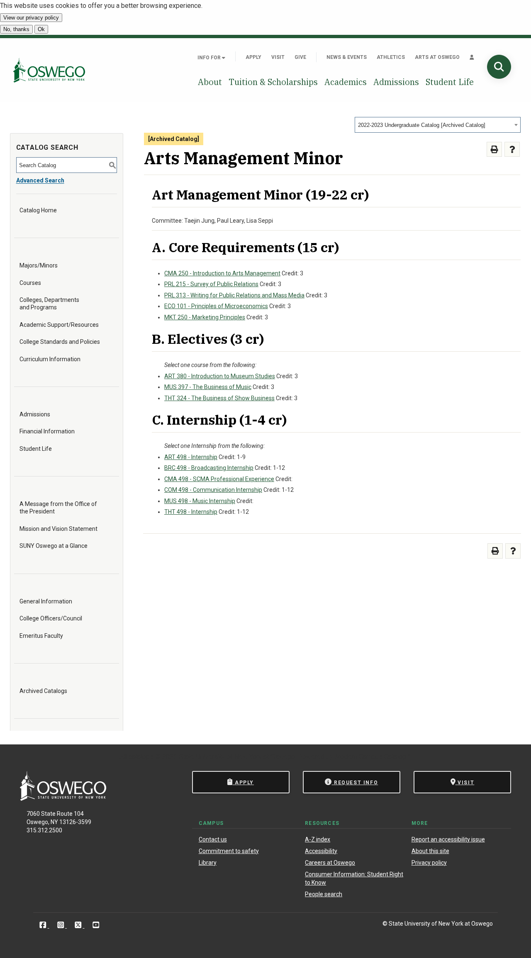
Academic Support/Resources (59, 324)
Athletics (391, 57)
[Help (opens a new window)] (512, 149)
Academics (345, 82)
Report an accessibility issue (448, 839)
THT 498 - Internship (190, 511)
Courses (30, 283)
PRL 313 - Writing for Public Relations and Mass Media (234, 295)
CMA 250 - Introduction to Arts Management (222, 273)
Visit (278, 57)
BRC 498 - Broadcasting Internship (208, 467)
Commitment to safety (229, 851)
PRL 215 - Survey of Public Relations (211, 284)
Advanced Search (40, 180)
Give (300, 57)
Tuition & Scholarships (273, 82)
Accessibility (321, 851)
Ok (41, 29)
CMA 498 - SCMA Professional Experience (219, 479)
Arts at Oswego (437, 57)
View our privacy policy (31, 18)
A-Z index (317, 839)
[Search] (499, 67)
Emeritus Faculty (41, 635)
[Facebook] (43, 925)
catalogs (141, 757)
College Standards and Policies (59, 341)
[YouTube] (96, 925)
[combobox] (438, 125)
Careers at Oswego (330, 862)
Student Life (450, 82)
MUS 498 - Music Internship (199, 501)
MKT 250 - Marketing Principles (204, 317)
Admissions (396, 82)
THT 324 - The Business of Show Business (219, 398)
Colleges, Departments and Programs (49, 304)
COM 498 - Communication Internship (213, 489)
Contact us (213, 839)
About (210, 82)
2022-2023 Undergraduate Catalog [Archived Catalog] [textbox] (421, 125)
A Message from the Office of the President (58, 508)
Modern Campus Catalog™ (372, 757)
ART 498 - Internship (190, 457)
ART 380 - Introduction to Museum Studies (219, 376)
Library (208, 862)
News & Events (346, 57)
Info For (209, 58)
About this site (430, 851)
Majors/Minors (38, 265)
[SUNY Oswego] (63, 798)
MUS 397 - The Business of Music (207, 387)
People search (323, 894)
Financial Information (47, 431)
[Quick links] (471, 57)
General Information (45, 601)
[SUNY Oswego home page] (49, 70)
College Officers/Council (50, 618)
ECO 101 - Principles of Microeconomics (216, 306)
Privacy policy (429, 862)
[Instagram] (61, 925)
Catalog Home (38, 210)
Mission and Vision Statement (58, 528)
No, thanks (16, 29)
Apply (253, 57)
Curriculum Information (49, 359)
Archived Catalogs (43, 691)
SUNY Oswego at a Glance (53, 545)
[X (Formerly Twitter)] (79, 925)
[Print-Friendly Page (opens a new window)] (494, 149)
